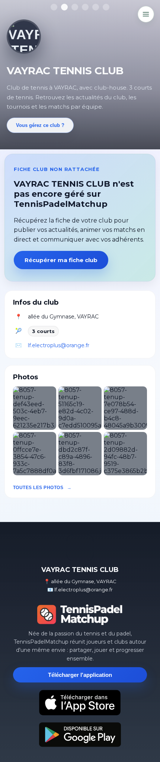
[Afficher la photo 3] (74, 7)
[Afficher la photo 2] (64, 7)
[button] (34, 408)
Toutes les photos (38, 487)
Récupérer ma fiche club (61, 260)
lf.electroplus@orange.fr (58, 345)
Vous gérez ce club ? (40, 125)
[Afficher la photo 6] (106, 7)
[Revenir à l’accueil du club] (24, 36)
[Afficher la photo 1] (54, 7)
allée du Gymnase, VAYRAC (63, 316)
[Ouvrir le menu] (146, 14)
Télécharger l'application (80, 675)
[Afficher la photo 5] (95, 7)
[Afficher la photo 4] (85, 7)
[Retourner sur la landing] (80, 614)
